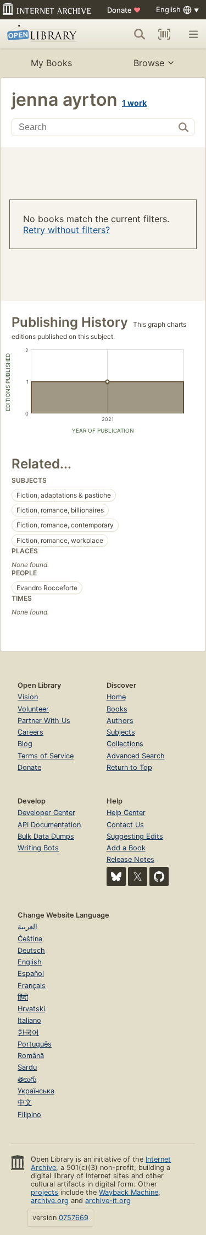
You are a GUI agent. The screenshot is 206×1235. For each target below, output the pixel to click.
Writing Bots (38, 848)
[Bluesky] (116, 876)
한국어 (28, 1032)
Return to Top (129, 767)
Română (31, 1055)
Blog (25, 744)
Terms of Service (46, 756)
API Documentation (49, 825)
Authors (120, 720)
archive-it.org (108, 1200)
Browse (148, 62)
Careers (30, 732)
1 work (134, 102)
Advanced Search (136, 756)
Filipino (29, 1114)
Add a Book (126, 848)
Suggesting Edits (135, 836)
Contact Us (125, 825)
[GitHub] (159, 876)
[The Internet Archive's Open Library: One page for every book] (45, 34)
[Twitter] (137, 876)
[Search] (139, 34)
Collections (125, 744)
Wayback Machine (128, 1192)
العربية (27, 927)
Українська (36, 1091)
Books (117, 709)
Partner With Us (44, 720)
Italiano (29, 1020)
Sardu (27, 1067)
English (30, 962)
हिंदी (23, 997)
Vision (28, 697)
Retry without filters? (66, 229)
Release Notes (130, 859)
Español (31, 973)
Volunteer (33, 709)
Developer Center (46, 812)
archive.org (50, 1200)
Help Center (126, 812)
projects (44, 1192)
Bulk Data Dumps (46, 836)
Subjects (121, 732)
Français (32, 985)
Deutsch (31, 950)
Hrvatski (31, 1009)
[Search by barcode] (164, 34)
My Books (51, 62)
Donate (124, 10)
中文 (25, 1102)
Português (35, 1044)
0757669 (73, 1218)
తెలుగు (27, 1079)
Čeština (30, 939)
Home (116, 697)
